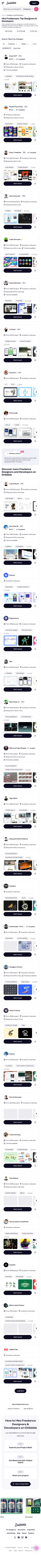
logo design (8, 31)
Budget (24, 44)
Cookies (34, 1547)
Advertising (11, 1533)
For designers (11, 1530)
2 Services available (30, 976)
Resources (28, 1550)
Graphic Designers (14, 1408)
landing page (21, 31)
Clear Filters (16, 48)
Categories (11, 44)
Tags (15, 1550)
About (24, 1533)
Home (4, 15)
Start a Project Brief (21, 1484)
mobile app (33, 31)
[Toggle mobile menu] (3, 3)
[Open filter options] (4, 44)
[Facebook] (19, 1537)
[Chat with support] (36, 1548)
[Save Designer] (35, 95)
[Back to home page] (11, 3)
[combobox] (12, 9)
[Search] (36, 9)
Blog (18, 1533)
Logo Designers (28, 1408)
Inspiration (31, 1530)
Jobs (10, 1550)
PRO (20, 56)
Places (20, 1550)
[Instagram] (22, 1537)
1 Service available (11, 70)
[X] (15, 1537)
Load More (20, 1391)
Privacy (26, 1547)
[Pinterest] (26, 1537)
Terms (20, 1547)
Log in (34, 3)
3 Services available (12, 760)
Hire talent (21, 1530)
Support (31, 1533)
